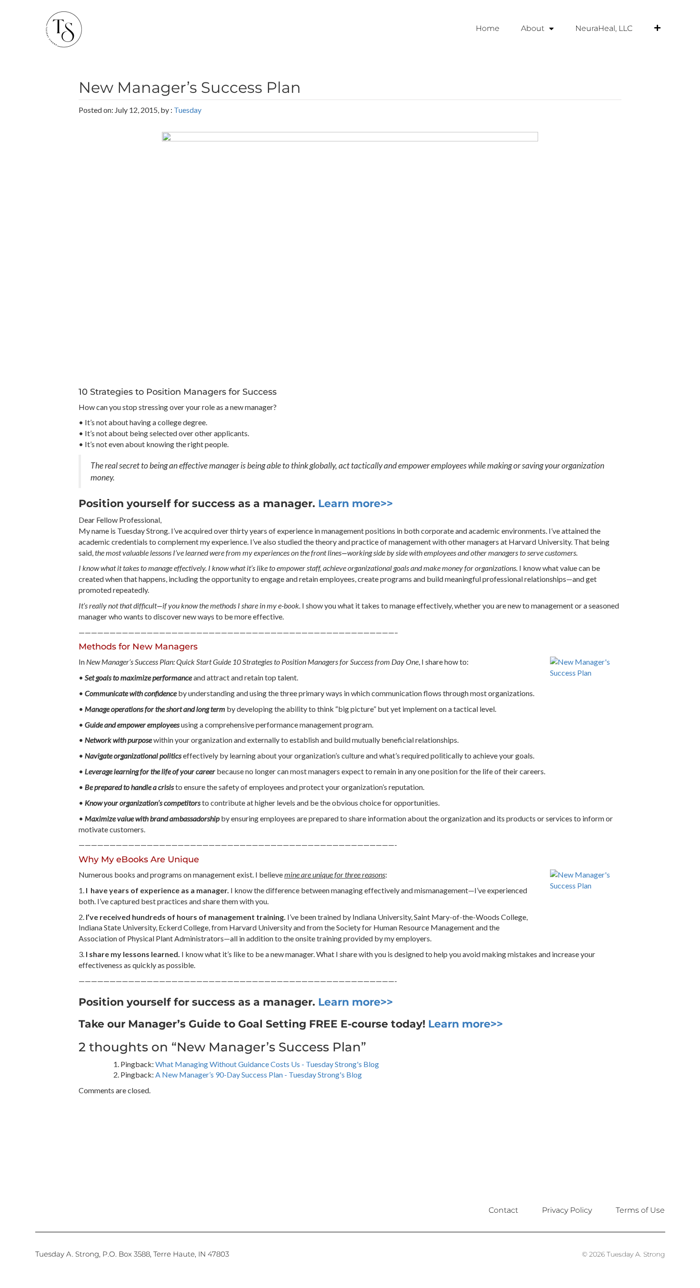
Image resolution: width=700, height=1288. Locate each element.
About (532, 28)
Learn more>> (355, 503)
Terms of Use (640, 1210)
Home (488, 28)
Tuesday (187, 109)
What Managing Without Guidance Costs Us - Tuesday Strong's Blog (267, 1063)
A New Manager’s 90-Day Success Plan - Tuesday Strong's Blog (258, 1074)
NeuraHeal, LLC (603, 28)
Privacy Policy (567, 1210)
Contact (503, 1210)
